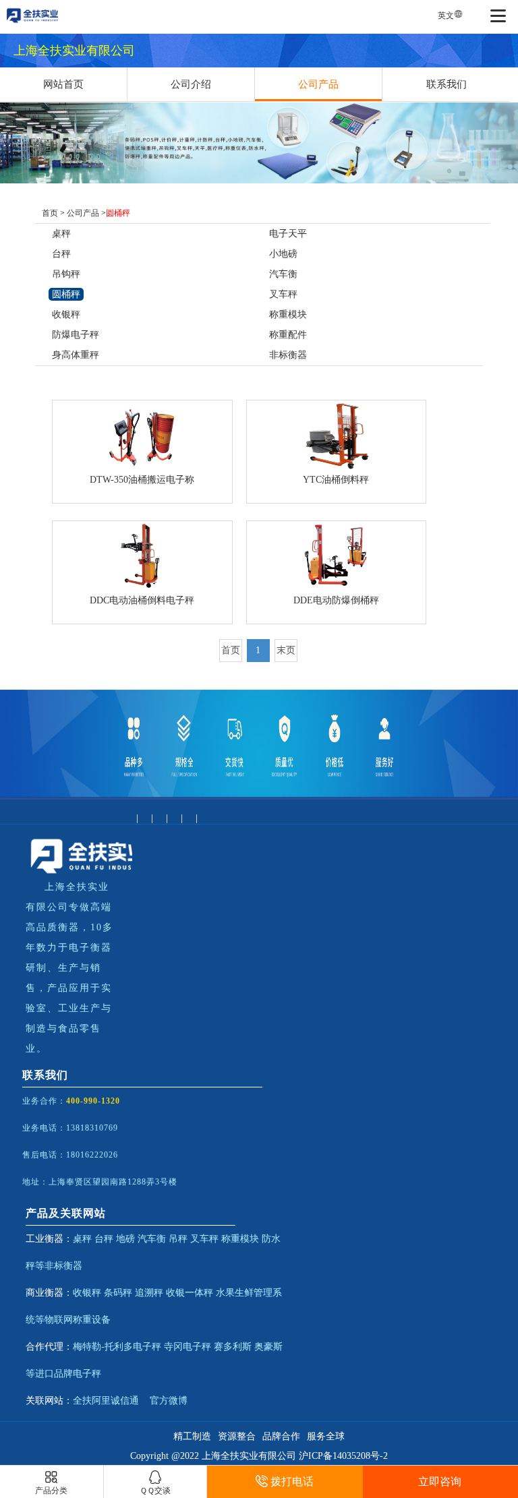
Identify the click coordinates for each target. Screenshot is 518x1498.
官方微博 (169, 1401)
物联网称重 (68, 1320)
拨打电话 (292, 1481)
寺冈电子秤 (187, 1347)
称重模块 (288, 314)
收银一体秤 (189, 1293)
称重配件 (288, 335)
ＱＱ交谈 (155, 1490)
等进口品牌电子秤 (63, 1374)
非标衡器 (288, 355)
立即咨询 (439, 1481)
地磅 (125, 1239)
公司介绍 (191, 84)
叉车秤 (283, 294)
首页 (50, 213)
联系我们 (446, 84)
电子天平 (288, 234)
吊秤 (178, 1239)
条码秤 (118, 1293)
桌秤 (61, 234)
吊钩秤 (66, 274)
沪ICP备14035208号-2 (343, 1456)
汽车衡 (283, 274)
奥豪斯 (268, 1347)
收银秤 (66, 314)
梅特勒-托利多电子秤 (117, 1347)
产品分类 (51, 1490)
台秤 (61, 254)
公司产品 (318, 84)
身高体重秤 (75, 355)
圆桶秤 (66, 294)
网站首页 (63, 84)
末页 (286, 650)
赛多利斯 (233, 1347)
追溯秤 (149, 1293)
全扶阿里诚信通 (106, 1401)
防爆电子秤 (75, 335)
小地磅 (283, 254)
